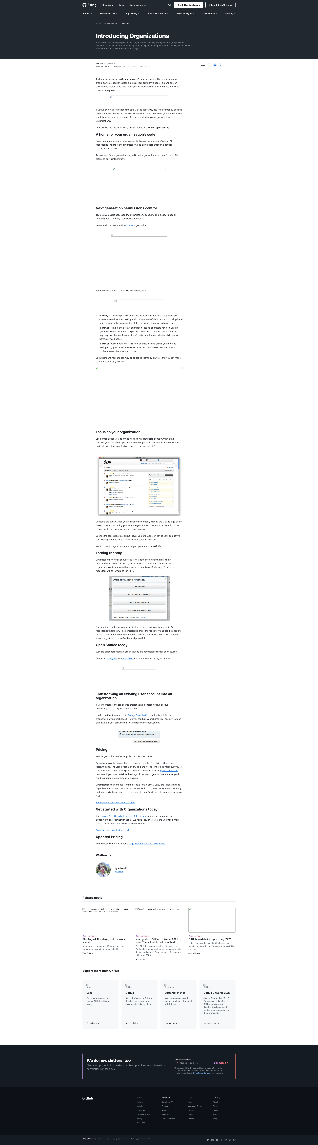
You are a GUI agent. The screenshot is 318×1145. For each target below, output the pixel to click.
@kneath (111, 63)
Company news (89, 936)
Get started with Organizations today (127, 809)
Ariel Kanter (140, 959)
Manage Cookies (118, 1139)
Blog (93, 5)
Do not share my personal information (138, 1139)
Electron (165, 1114)
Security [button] (229, 13)
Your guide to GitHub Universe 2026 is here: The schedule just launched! (158, 941)
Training (190, 1110)
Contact (190, 1119)
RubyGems (128, 658)
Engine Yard (107, 816)
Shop (215, 1119)
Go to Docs (92, 1023)
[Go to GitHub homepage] (87, 1099)
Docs (189, 1102)
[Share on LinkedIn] (220, 65)
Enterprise (141, 1110)
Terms (100, 1139)
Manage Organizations (138, 715)
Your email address (183, 1059)
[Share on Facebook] (215, 65)
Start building (132, 1023)
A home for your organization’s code (125, 134)
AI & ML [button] (86, 13)
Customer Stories (143, 1114)
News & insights (110, 23)
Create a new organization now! (112, 830)
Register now (209, 1023)
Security (140, 1106)
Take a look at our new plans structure (115, 802)
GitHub (142, 816)
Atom (164, 1110)
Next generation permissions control (126, 208)
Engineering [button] (131, 13)
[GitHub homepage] (84, 5)
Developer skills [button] (107, 13)
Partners (165, 1106)
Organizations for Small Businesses (147, 843)
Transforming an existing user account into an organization (134, 696)
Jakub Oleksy (194, 953)
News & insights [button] (184, 13)
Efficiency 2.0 (130, 816)
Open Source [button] (208, 13)
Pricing (101, 750)
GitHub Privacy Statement (202, 1073)
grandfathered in (169, 770)
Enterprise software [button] (157, 13)
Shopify (118, 816)
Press (215, 1114)
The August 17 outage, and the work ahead (103, 941)
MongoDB (112, 658)
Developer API (168, 1102)
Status (190, 1114)
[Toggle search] (169, 5)
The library (125, 23)
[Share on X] (209, 65)
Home (98, 23)
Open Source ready (111, 645)
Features (140, 1102)
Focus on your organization (118, 432)
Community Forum (194, 1106)
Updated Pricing (109, 837)
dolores (129, 225)
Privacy (107, 1139)
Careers (216, 1110)
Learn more (170, 1023)
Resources (141, 1123)
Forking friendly (109, 553)
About (215, 1102)
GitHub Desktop (168, 1119)
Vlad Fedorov (88, 953)
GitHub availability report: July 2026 (209, 939)
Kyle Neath (100, 63)
